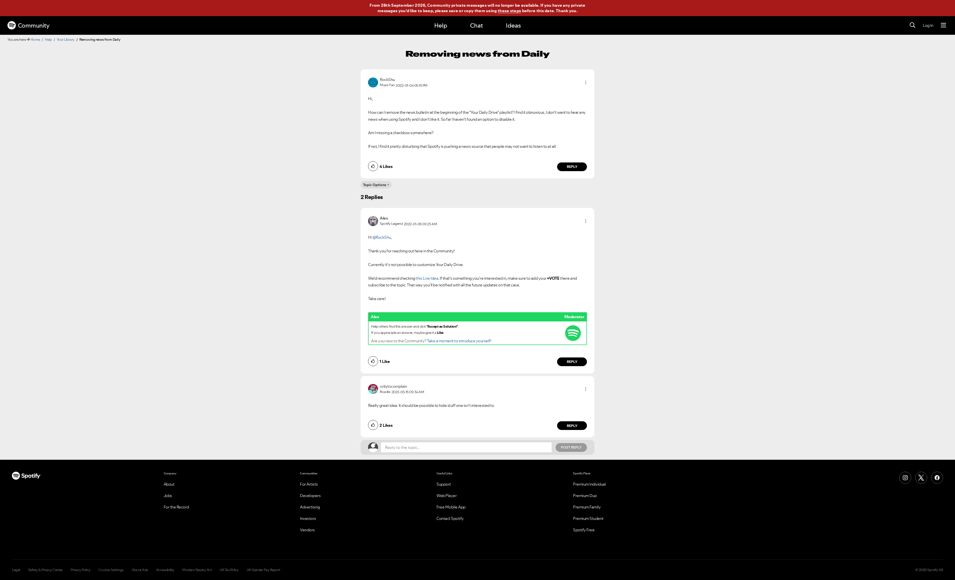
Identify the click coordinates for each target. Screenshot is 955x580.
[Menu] (943, 25)
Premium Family (587, 507)
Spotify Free (583, 530)
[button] (585, 82)
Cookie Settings (111, 570)
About (169, 484)
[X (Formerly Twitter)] (921, 478)
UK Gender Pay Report (263, 570)
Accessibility (165, 570)
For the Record (176, 507)
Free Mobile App (451, 507)
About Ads (140, 570)
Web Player (446, 495)
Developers (310, 495)
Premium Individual (589, 484)
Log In (928, 25)
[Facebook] (937, 478)
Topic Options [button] (374, 184)
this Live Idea (427, 278)
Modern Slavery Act (197, 570)
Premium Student (588, 518)
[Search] (912, 25)
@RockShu (382, 237)
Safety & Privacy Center (45, 570)
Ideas (513, 25)
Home (35, 39)
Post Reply (571, 447)
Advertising (310, 507)
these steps (509, 10)
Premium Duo (585, 495)
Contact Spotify (450, 518)
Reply (572, 166)
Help (440, 25)
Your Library (66, 39)
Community (33, 25)
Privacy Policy (80, 570)
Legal (16, 570)
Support (443, 484)
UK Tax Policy (229, 570)
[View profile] (373, 82)
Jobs (168, 495)
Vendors (307, 530)
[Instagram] (905, 478)
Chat (476, 25)
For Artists (309, 484)
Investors (308, 518)
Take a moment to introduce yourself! (459, 341)
